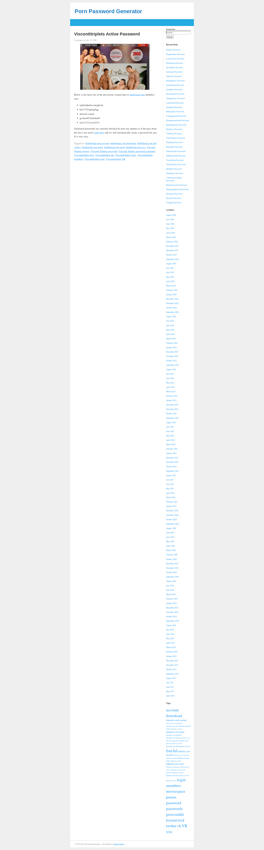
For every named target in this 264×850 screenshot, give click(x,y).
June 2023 (170, 378)
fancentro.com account (176, 720)
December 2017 (172, 660)
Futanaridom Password (175, 85)
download (174, 715)
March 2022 (171, 444)
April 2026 (170, 232)
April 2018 (170, 643)
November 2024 (172, 303)
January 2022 (171, 453)
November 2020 (172, 515)
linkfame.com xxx (171, 781)
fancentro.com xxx (184, 746)
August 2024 (171, 316)
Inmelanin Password (174, 107)
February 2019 (172, 598)
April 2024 (170, 334)
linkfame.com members (173, 767)
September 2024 (172, 312)
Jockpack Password (173, 202)
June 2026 (170, 223)
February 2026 (172, 241)
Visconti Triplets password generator (137, 151)
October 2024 (171, 307)
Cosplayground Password (176, 116)
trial (181, 820)
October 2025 (171, 254)
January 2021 (171, 506)
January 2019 (171, 603)
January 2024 (171, 347)
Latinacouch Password (175, 102)
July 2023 (170, 374)
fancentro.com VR (172, 746)
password (173, 802)
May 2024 (170, 329)
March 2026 (171, 237)
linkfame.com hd (176, 761)
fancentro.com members (174, 735)
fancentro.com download (174, 723)
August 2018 (171, 625)
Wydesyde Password (174, 193)
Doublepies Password (174, 173)
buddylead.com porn (114, 147)
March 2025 (171, 285)
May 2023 (170, 382)
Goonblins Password (174, 89)
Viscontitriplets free (84, 155)
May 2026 (170, 228)
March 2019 (171, 594)
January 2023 (171, 400)
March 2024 (171, 338)
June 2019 (170, 590)
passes (171, 797)
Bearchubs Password (174, 147)
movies (172, 791)
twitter (171, 825)
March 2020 (171, 550)
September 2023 (172, 365)
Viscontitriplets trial (95, 159)
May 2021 (170, 488)
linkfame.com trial (172, 775)
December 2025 (172, 246)
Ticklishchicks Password (175, 164)
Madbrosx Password (174, 129)
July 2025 (170, 268)
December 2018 (172, 607)
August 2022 (171, 422)
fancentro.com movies (173, 738)
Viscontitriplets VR (115, 159)
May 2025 (170, 277)
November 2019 (172, 568)
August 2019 (171, 581)
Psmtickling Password (174, 160)
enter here (99, 132)
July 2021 (170, 479)
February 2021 (172, 501)
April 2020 (170, 545)
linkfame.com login (175, 763)
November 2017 (172, 665)
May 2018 (170, 638)
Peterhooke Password (174, 63)
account (172, 709)
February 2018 (172, 651)
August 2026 (171, 215)
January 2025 (171, 294)
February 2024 (172, 343)
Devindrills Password (174, 67)
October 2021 (171, 466)
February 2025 (172, 290)
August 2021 (171, 475)
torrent (171, 820)
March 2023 (171, 391)
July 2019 (170, 585)
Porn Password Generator (108, 11)
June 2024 (170, 325)
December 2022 (172, 404)
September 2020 (172, 524)
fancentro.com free (172, 726)
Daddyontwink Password (175, 155)
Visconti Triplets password (104, 151)
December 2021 (172, 457)
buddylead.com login (92, 147)
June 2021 (170, 484)
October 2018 (171, 616)
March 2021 (171, 497)
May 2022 (170, 435)
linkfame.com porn (177, 773)
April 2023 (170, 387)
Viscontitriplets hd (104, 155)
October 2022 (171, 413)
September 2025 (172, 259)
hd (175, 750)
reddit (179, 814)
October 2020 (171, 519)
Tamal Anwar (118, 844)
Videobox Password (174, 133)
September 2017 (172, 673)
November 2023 (172, 356)
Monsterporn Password (175, 93)
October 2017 (171, 669)
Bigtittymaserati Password (176, 185)
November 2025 (172, 250)
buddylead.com (137, 94)
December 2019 (172, 563)
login (181, 779)
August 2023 (171, 369)
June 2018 (170, 634)
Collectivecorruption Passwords (174, 179)
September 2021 (172, 471)
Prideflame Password (174, 142)
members (173, 785)
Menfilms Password (174, 169)
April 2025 (170, 281)
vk (179, 825)
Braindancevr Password (175, 80)
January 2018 (171, 656)
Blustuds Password (173, 198)
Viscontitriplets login (125, 155)
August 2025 (171, 263)
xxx (169, 831)
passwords (174, 808)
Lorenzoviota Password (175, 58)
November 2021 (172, 462)
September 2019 (172, 576)
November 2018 (172, 612)
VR (184, 825)
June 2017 (170, 687)
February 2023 (172, 396)
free (169, 750)
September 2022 (172, 418)
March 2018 (171, 647)
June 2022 (170, 431)
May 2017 (170, 691)
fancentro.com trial (176, 743)
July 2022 (170, 426)
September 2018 (172, 621)
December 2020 (172, 510)
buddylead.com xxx (135, 147)
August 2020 (171, 528)
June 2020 (170, 537)
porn (170, 814)
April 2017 (170, 695)
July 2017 (170, 682)
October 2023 (171, 360)
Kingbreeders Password (175, 54)
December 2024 (172, 299)
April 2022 (170, 440)
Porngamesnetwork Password (177, 120)
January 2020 (171, 559)
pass (181, 791)
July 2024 (170, 321)
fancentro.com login (175, 731)
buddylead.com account (97, 143)
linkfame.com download (181, 755)
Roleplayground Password (176, 124)
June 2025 (170, 272)
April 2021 (170, 493)
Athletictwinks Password (175, 151)
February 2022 (172, 448)
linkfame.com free (171, 758)
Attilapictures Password (175, 98)
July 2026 (170, 219)
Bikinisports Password (175, 111)
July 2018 (170, 629)
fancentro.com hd (176, 729)
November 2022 (172, 409)
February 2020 (172, 554)
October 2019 (171, 572)
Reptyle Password (173, 49)
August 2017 (171, 678)
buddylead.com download (123, 143)
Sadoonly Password (173, 76)
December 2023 (172, 351)
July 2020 (170, 532)
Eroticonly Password (174, 72)
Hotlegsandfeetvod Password (177, 189)
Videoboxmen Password (175, 138)
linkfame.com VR (183, 775)
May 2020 (170, 541)
